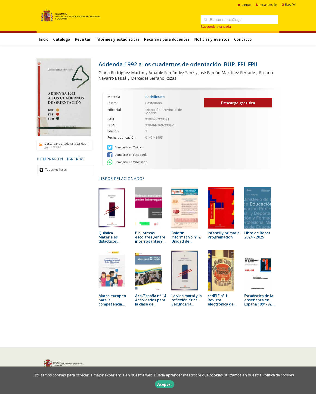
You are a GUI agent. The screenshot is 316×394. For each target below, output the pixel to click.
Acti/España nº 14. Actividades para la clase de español (151, 302)
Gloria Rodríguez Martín (121, 72)
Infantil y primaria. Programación (224, 235)
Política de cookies (278, 375)
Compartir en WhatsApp (130, 162)
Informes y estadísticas (117, 39)
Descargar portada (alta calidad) (65, 145)
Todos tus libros (55, 169)
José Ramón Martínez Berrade (226, 72)
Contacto (243, 39)
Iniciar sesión (268, 5)
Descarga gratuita (238, 102)
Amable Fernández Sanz (171, 72)
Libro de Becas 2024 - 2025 (257, 235)
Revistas (83, 39)
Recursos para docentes (167, 39)
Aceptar (164, 384)
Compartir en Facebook (130, 155)
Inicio (44, 39)
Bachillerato (155, 97)
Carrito (246, 5)
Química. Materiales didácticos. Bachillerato (109, 239)
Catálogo (61, 39)
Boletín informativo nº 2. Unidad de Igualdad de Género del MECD (186, 241)
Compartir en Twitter (128, 147)
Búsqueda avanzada (216, 26)
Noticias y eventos (211, 39)
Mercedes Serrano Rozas (153, 78)
